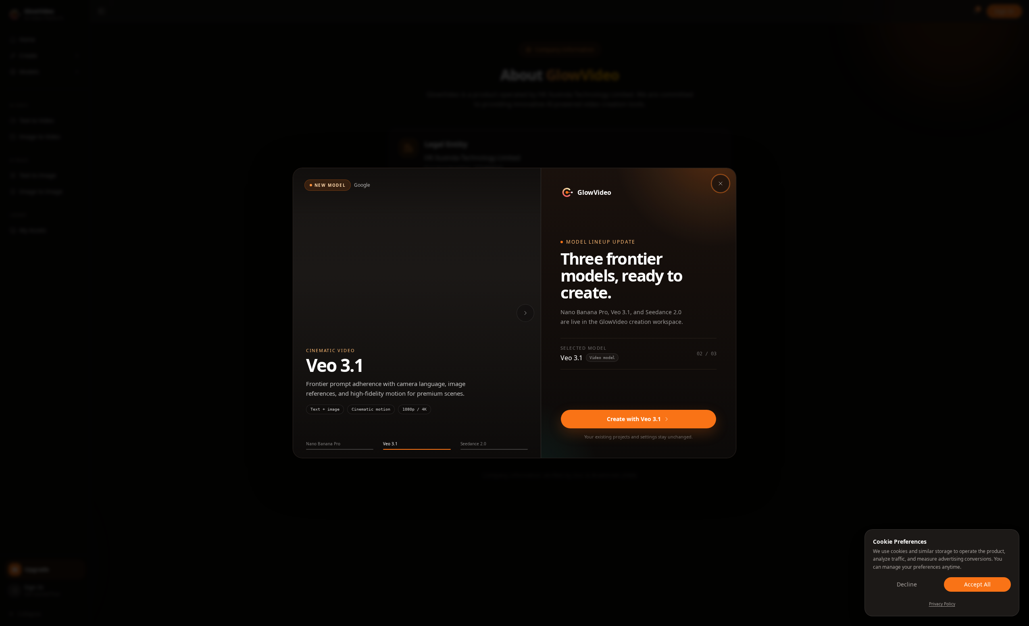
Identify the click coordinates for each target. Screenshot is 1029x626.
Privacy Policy (942, 604)
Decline (907, 584)
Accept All (977, 584)
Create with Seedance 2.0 (634, 419)
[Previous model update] (307, 313)
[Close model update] (720, 183)
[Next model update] (525, 313)
